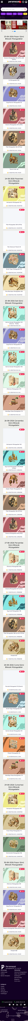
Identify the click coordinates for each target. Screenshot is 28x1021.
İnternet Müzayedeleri (20, 972)
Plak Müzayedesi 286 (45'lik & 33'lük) (14, 633)
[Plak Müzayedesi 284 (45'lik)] (14, 219)
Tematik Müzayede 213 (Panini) (14, 686)
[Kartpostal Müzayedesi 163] (14, 802)
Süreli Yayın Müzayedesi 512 (14, 269)
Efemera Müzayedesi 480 (14, 566)
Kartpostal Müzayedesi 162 (14, 444)
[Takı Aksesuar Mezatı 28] (14, 241)
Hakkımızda (4, 972)
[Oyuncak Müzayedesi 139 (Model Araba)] (14, 461)
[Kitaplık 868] (14, 945)
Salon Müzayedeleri (20, 974)
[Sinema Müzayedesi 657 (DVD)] (14, 583)
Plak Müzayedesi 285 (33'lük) (14, 511)
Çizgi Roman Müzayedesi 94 (14, 906)
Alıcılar (3, 988)
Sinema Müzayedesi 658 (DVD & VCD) (14, 928)
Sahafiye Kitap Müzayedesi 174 (14, 411)
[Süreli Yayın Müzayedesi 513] (14, 703)
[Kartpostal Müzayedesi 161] (14, 196)
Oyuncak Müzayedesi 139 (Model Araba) (14, 467)
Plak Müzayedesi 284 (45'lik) (14, 224)
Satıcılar (3, 990)
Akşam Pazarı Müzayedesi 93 (14, 489)
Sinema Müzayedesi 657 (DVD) (14, 588)
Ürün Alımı (17, 981)
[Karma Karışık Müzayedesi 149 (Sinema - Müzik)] (14, 316)
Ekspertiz (16, 979)
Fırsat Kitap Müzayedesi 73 (14, 830)
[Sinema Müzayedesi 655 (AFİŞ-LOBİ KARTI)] (14, 52)
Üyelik (2, 986)
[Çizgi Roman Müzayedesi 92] (14, 96)
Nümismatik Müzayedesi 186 (14, 853)
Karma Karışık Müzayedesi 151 (14, 731)
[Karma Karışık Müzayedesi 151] (14, 725)
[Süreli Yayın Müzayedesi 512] (14, 263)
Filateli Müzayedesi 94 (14, 753)
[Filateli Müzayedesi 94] (14, 747)
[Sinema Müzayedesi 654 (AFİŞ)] (14, 119)
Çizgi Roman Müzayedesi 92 (14, 102)
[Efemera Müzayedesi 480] (14, 560)
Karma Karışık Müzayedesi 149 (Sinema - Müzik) (14, 323)
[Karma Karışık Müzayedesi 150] (14, 361)
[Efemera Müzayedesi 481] (14, 878)
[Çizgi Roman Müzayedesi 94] (14, 900)
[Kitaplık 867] (14, 649)
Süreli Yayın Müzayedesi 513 (14, 708)
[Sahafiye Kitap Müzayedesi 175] (14, 769)
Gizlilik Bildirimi (22, 1010)
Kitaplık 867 (14, 655)
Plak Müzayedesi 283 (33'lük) (14, 147)
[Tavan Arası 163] (14, 163)
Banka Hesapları (5, 975)
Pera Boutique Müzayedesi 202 (14, 291)
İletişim (3, 974)
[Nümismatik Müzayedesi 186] (14, 847)
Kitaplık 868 (14, 950)
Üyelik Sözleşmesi (21, 1013)
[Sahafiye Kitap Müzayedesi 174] (14, 405)
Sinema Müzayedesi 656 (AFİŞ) (14, 533)
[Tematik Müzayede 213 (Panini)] (14, 680)
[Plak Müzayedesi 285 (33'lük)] (14, 505)
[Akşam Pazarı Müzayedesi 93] (14, 483)
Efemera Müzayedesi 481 (14, 884)
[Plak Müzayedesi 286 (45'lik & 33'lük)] (14, 627)
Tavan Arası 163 (14, 169)
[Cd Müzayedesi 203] (14, 74)
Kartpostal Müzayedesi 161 (14, 202)
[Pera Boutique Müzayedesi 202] (14, 285)
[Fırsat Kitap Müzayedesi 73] (14, 825)
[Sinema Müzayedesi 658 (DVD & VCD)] (14, 922)
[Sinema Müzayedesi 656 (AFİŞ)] (14, 527)
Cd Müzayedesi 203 (14, 80)
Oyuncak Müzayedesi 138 (14, 611)
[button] (26, 2)
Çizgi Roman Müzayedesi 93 (14, 344)
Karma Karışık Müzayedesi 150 (14, 366)
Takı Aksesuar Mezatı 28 (14, 247)
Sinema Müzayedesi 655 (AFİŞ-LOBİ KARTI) (14, 58)
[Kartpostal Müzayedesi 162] (14, 438)
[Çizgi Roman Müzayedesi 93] (14, 338)
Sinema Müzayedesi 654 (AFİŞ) (14, 124)
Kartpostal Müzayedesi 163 (14, 808)
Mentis (18, 1015)
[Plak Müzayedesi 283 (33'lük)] (14, 141)
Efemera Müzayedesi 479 (14, 389)
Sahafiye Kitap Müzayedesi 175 (14, 775)
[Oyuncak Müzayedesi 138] (14, 605)
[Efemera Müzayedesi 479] (14, 383)
